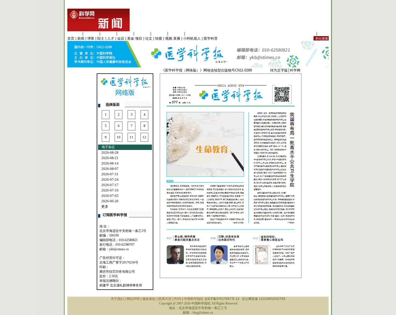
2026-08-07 (110, 169)
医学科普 (211, 38)
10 (118, 137)
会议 (120, 38)
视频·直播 (172, 38)
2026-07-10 (110, 190)
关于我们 (117, 299)
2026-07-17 (110, 185)
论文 (148, 38)
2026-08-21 (110, 158)
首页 (70, 38)
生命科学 (74, 34)
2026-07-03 (110, 196)
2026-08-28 (110, 152)
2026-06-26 (110, 201)
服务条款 (149, 299)
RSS (177, 299)
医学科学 (91, 34)
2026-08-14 (110, 163)
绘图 (158, 38)
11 (131, 137)
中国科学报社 (193, 299)
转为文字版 (279, 70)
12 (144, 137)
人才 (110, 38)
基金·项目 (134, 38)
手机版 (323, 34)
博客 (90, 38)
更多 (104, 206)
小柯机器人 (192, 38)
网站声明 (133, 299)
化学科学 (108, 34)
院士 (100, 38)
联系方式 (164, 299)
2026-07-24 (110, 179)
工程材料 (125, 34)
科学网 (295, 70)
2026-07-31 (110, 174)
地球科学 (159, 34)
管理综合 (193, 34)
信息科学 (142, 34)
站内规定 (308, 34)
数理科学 (176, 34)
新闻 (80, 38)
